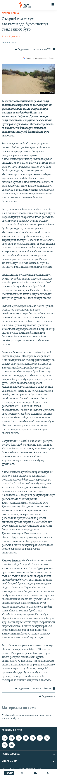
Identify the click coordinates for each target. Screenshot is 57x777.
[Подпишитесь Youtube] (26, 738)
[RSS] (47, 738)
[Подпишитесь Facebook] (12, 738)
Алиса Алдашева (11, 36)
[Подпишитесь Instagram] (40, 738)
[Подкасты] (5, 745)
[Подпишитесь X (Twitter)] (19, 738)
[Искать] (48, 773)
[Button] (22, 49)
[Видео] (35, 773)
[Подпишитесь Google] (5, 738)
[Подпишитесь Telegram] (33, 738)
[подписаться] (12, 745)
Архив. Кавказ (11, 13)
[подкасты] (22, 773)
